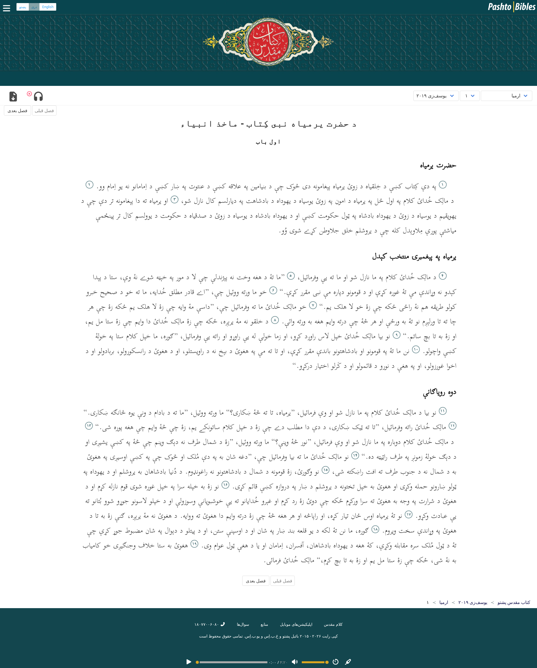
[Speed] (335, 662)
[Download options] (13, 97)
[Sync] (348, 662)
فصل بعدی (17, 110)
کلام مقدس (333, 624)
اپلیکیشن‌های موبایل (296, 624)
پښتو (22, 6)
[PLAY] (189, 662)
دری (34, 7)
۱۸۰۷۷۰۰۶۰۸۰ (207, 624)
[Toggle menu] (8, 8)
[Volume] (295, 662)
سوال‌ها (243, 624)
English (47, 6)
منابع (264, 624)
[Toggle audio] (38, 97)
